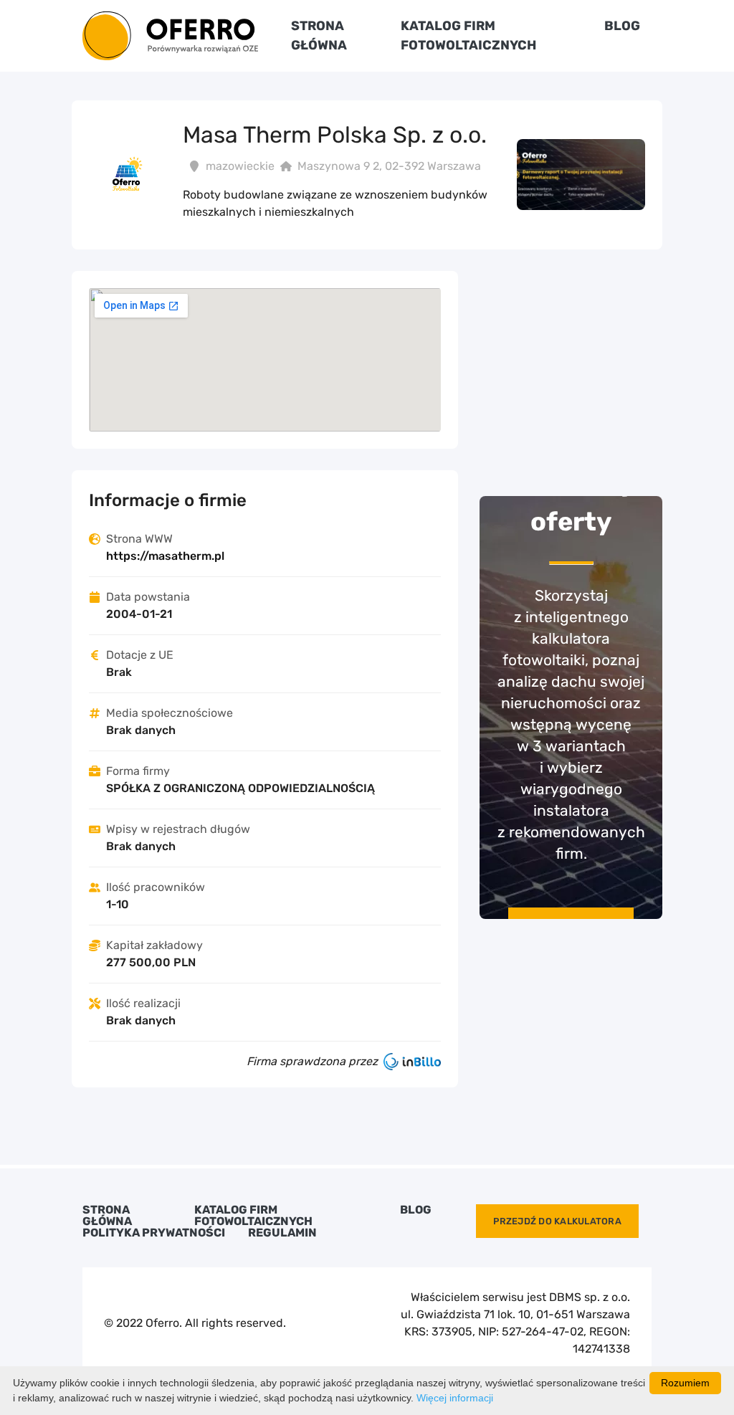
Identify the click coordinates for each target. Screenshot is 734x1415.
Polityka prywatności (153, 1233)
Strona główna (107, 1215)
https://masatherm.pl (165, 556)
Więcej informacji (454, 1398)
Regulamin (282, 1233)
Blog (622, 26)
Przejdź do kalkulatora (557, 1221)
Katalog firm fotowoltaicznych (253, 1215)
